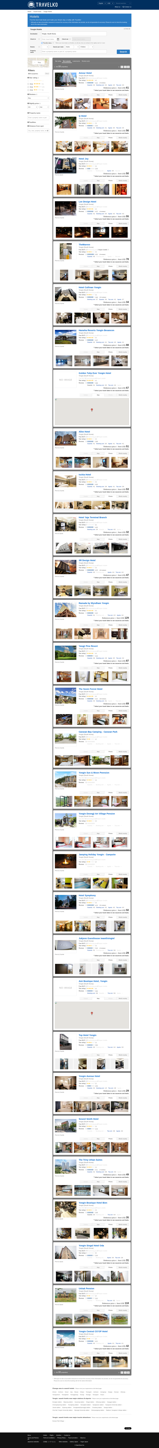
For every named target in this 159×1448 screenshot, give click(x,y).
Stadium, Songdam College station (116, 1410)
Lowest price (76, 61)
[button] (86, 78)
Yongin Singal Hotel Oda (91, 1245)
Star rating (58, 61)
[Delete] (47, 130)
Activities (58, 1435)
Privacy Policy (61, 1438)
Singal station (90, 1402)
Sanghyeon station (98, 1405)
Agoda (110, 85)
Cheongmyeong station (59, 1405)
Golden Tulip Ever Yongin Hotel (95, 373)
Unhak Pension (86, 1288)
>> (128, 67)
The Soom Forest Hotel (90, 689)
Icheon (54, 1392)
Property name (34, 113)
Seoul (66, 1392)
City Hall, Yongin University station (62, 1410)
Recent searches (121, 3)
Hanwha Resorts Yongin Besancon (96, 330)
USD (109, 3)
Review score (86, 61)
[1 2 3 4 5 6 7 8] (44, 47)
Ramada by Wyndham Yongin (94, 603)
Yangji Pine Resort (88, 646)
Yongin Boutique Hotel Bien (93, 1203)
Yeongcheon (56, 1394)
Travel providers (73, 1438)
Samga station (108, 1407)
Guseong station (79, 1402)
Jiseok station (56, 1407)
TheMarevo (84, 244)
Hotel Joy (83, 159)
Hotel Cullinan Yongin (90, 287)
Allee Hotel (84, 432)
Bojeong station (68, 1402)
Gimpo (82, 1392)
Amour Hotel (85, 73)
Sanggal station (111, 1402)
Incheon (60, 1392)
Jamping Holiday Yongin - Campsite (97, 854)
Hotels (45, 1435)
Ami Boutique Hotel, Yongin (93, 981)
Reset (47, 73)
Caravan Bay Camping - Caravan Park (98, 732)
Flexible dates (47, 43)
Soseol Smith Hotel (89, 1119)
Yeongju (88, 1394)
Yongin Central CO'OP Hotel (93, 1331)
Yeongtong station (73, 1405)
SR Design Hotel (87, 560)
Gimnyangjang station (97, 1410)
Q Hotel (83, 116)
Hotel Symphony (87, 895)
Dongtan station (57, 1402)
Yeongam (89, 1392)
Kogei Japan (84, 1442)
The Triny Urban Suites (90, 1160)
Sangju (110, 1392)
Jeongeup (103, 1392)
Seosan (116, 1392)
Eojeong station (66, 1407)
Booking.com (100, 85)
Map (98, 95)
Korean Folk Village (58, 1421)
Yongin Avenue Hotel (89, 1076)
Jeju (71, 1392)
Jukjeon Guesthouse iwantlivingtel (97, 938)
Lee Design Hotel (87, 201)
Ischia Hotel (85, 474)
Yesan (102, 1394)
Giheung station (100, 1402)
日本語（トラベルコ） (49, 1442)
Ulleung (122, 1392)
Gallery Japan (74, 1442)
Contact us (128, 7)
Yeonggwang (74, 1394)
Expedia (89, 85)
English (101, 3)
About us (117, 7)
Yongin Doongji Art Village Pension (97, 813)
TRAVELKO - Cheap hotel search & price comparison (42, 5)
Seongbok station (85, 1405)
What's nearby (123, 95)
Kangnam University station (113, 1405)
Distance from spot (36, 126)
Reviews (33, 94)
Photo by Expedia (59, 89)
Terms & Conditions (49, 1438)
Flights (52, 1435)
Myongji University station (81, 1410)
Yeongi (82, 1394)
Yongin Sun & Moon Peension (94, 773)
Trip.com (118, 85)
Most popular (67, 61)
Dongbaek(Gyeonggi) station (81, 1407)
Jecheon (95, 1392)
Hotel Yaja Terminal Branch (93, 517)
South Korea (88, 75)
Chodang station (97, 1407)
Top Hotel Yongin (87, 1035)
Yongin (81, 75)
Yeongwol (95, 1394)
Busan (76, 1392)
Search (123, 52)
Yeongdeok (65, 1394)
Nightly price (34, 103)
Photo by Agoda (59, 174)
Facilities (32, 122)
